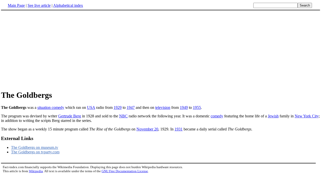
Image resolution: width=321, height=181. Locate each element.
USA (91, 107)
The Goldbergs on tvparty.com (35, 152)
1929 (118, 107)
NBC (123, 116)
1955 (197, 107)
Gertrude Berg (69, 116)
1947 (131, 107)
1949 (184, 107)
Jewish (273, 116)
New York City (307, 116)
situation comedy (50, 107)
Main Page (16, 5)
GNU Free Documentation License (125, 171)
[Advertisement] (43, 50)
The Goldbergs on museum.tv (34, 147)
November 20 (147, 129)
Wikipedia (36, 171)
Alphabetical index (68, 5)
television (162, 107)
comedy (217, 116)
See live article (39, 5)
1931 (179, 129)
